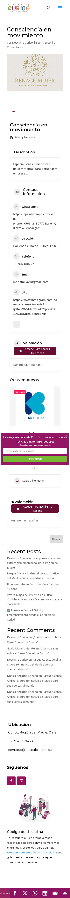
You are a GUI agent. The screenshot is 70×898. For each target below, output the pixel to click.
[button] (35, 439)
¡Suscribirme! (35, 458)
